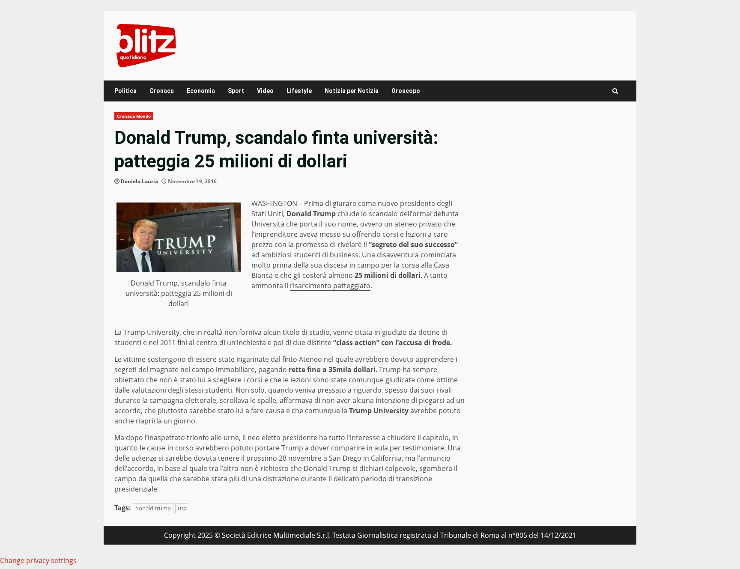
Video (265, 90)
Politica (125, 90)
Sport (236, 90)
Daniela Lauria (139, 181)
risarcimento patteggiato (330, 285)
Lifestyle (299, 90)
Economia (201, 90)
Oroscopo (405, 90)
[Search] (615, 91)
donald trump (153, 508)
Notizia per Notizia (352, 90)
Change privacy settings (38, 560)
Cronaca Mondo (134, 116)
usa (182, 508)
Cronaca (161, 90)
